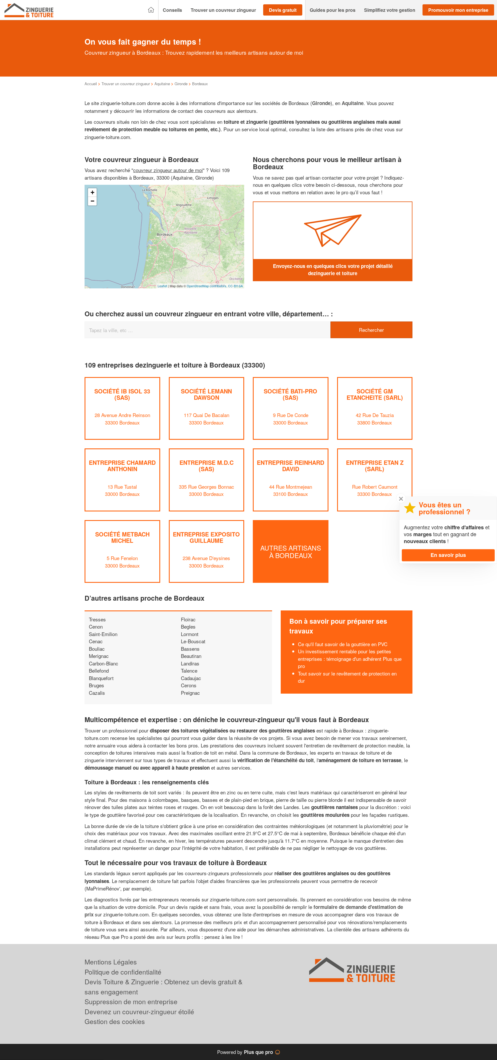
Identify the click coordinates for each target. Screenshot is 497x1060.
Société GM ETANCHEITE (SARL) (375, 394)
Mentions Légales (111, 961)
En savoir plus (448, 555)
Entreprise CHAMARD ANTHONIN (122, 465)
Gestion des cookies (115, 1021)
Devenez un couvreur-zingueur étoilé (139, 1011)
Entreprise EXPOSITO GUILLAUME (206, 537)
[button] (172, 10)
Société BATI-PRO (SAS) (290, 394)
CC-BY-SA (235, 285)
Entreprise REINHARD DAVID (290, 465)
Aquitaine (162, 83)
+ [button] (92, 192)
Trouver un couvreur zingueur (126, 83)
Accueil (91, 83)
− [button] (92, 201)
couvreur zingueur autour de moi (168, 170)
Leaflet (162, 285)
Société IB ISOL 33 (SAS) (122, 394)
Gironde (181, 83)
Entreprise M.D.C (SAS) (206, 465)
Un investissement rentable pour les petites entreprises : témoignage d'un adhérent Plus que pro (350, 658)
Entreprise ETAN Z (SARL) (375, 465)
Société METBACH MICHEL (122, 537)
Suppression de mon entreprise (131, 1001)
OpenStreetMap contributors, (207, 285)
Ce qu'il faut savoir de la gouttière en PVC (342, 644)
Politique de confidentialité (123, 972)
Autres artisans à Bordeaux (290, 551)
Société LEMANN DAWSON (206, 394)
